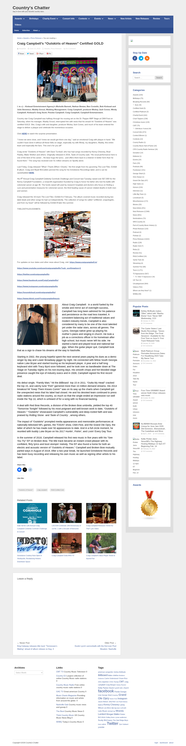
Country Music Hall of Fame (143, 146)
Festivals (136, 167)
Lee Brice (107, 708)
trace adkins (102, 724)
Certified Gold (138, 108)
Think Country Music (65, 715)
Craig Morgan (111, 685)
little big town (116, 708)
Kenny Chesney (111, 704)
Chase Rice (123, 678)
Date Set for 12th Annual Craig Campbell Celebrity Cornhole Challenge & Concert (32, 529)
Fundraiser (137, 170)
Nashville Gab (62, 705)
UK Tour (136, 280)
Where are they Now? (141, 291)
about (171, 743)
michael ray (111, 711)
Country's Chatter (31, 7)
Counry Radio (138, 142)
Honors (135, 187)
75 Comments (147, 323)
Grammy (115, 695)
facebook (106, 691)
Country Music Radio (65, 685)
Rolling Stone (110, 717)
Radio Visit (137, 246)
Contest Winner (138, 135)
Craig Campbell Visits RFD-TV (63, 556)
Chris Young (113, 682)
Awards (18, 18)
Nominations (137, 218)
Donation (136, 153)
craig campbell (42, 490)
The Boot (60, 711)
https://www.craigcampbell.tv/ (83, 262)
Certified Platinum (139, 112)
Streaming (137, 263)
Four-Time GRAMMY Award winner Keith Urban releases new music (153, 393)
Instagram (122, 698)
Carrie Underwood (111, 678)
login (156, 743)
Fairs (135, 163)
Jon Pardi (119, 702)
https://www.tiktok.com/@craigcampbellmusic (38, 299)
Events (97, 18)
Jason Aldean (103, 702)
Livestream (137, 198)
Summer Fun (137, 267)
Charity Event (49, 18)
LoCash (123, 708)
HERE (24, 134)
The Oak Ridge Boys (120, 720)
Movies (135, 204)
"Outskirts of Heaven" (25, 490)
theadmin (22, 49)
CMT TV (59, 672)
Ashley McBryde (120, 672)
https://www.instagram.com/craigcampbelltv (37, 286)
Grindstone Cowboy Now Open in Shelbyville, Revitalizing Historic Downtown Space (29, 559)
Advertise (26, 30)
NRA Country (138, 222)
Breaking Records (139, 102)
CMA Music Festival (141, 128)
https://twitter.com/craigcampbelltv (33, 274)
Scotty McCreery (105, 720)
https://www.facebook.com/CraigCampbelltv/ (37, 280)
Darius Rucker (121, 685)
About (35, 30)
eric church (124, 688)
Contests (83, 18)
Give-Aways (137, 177)
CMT (134, 126)
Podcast (136, 232)
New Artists (126, 18)
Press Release (56, 49)
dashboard (164, 743)
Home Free (113, 699)
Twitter (112, 723)
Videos (18, 25)
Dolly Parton (103, 688)
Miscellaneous (138, 201)
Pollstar (135, 236)
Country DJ (61, 676)
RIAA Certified (138, 256)
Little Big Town (138, 194)
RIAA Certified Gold (57, 490)
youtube (101, 727)
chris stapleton (103, 682)
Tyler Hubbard (123, 724)
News (110, 18)
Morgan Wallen (113, 714)
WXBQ (135, 294)
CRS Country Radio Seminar (143, 149)
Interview (136, 191)
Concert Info (68, 18)
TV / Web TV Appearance (143, 277)
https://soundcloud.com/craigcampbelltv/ (36, 292)
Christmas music (139, 122)
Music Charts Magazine (66, 695)
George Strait (138, 174)
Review (156, 18)
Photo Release (138, 229)
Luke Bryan (102, 711)
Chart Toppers (138, 119)
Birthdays (34, 18)
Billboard (103, 675)
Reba (135, 249)
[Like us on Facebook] (134, 58)
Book (136, 105)
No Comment (71, 49)
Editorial (136, 156)
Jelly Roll (112, 702)
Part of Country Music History (143, 225)
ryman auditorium (121, 717)
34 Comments (159, 433)
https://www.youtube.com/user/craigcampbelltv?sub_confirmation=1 (49, 268)
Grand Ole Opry (138, 180)
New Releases (142, 18)
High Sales (137, 184)
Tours (167, 18)
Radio (135, 243)
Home (16, 30)
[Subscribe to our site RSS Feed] (147, 58)
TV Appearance (138, 274)
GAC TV (59, 692)
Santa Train (137, 260)
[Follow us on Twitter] (141, 58)
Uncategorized (138, 284)
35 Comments (147, 346)
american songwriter (105, 672)
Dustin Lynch (114, 688)
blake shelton (113, 675)
